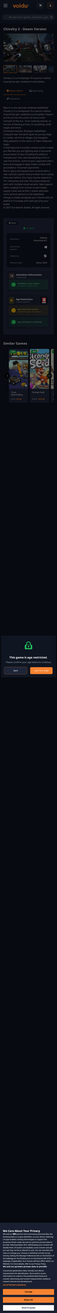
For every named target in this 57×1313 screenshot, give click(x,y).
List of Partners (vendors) (14, 1285)
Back (16, 670)
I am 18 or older (41, 670)
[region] (28, 1268)
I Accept (28, 1292)
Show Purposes (28, 1307)
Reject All (28, 1300)
